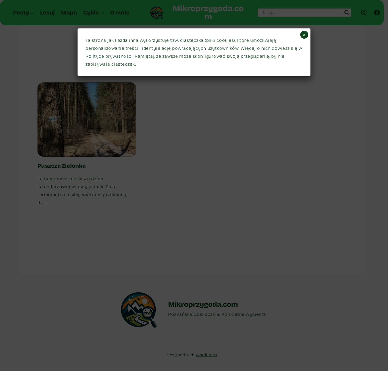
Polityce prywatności (109, 56)
